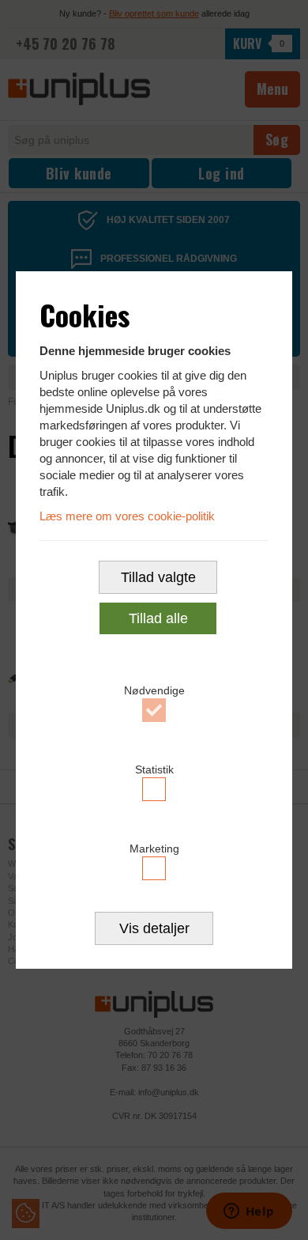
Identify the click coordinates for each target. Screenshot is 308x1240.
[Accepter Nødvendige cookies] (154, 710)
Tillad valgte (158, 577)
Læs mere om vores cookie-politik (127, 516)
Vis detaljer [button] (154, 928)
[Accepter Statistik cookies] (154, 789)
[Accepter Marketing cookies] (154, 868)
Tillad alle (158, 618)
